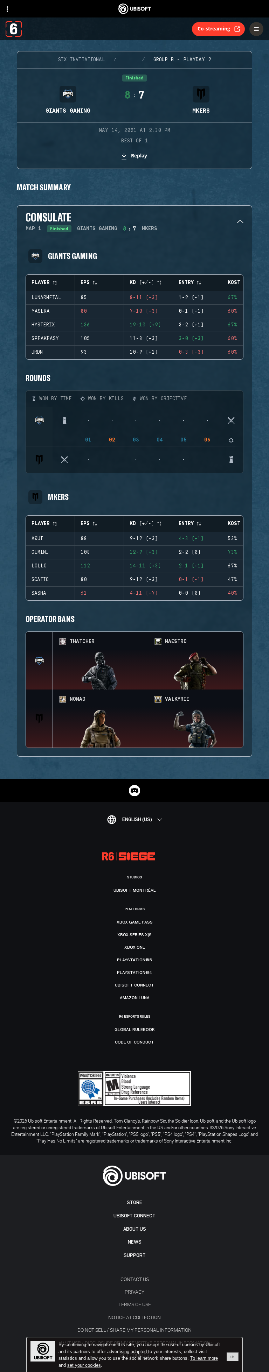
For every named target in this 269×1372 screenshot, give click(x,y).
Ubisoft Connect (134, 1215)
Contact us (134, 1279)
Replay (139, 155)
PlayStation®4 (134, 972)
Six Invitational (81, 60)
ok (232, 1357)
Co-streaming (214, 28)
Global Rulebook (135, 1029)
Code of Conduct (134, 1042)
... (129, 60)
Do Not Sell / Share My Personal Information (134, 1330)
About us (134, 1229)
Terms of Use (134, 1304)
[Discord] (134, 791)
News (135, 1242)
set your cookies (84, 1365)
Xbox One (134, 947)
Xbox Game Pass (135, 922)
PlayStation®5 (134, 959)
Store (134, 1202)
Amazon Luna (135, 997)
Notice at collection (134, 1317)
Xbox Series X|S (134, 934)
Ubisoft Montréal (134, 890)
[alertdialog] (134, 1355)
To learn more (204, 1358)
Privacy (134, 1291)
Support (135, 1255)
